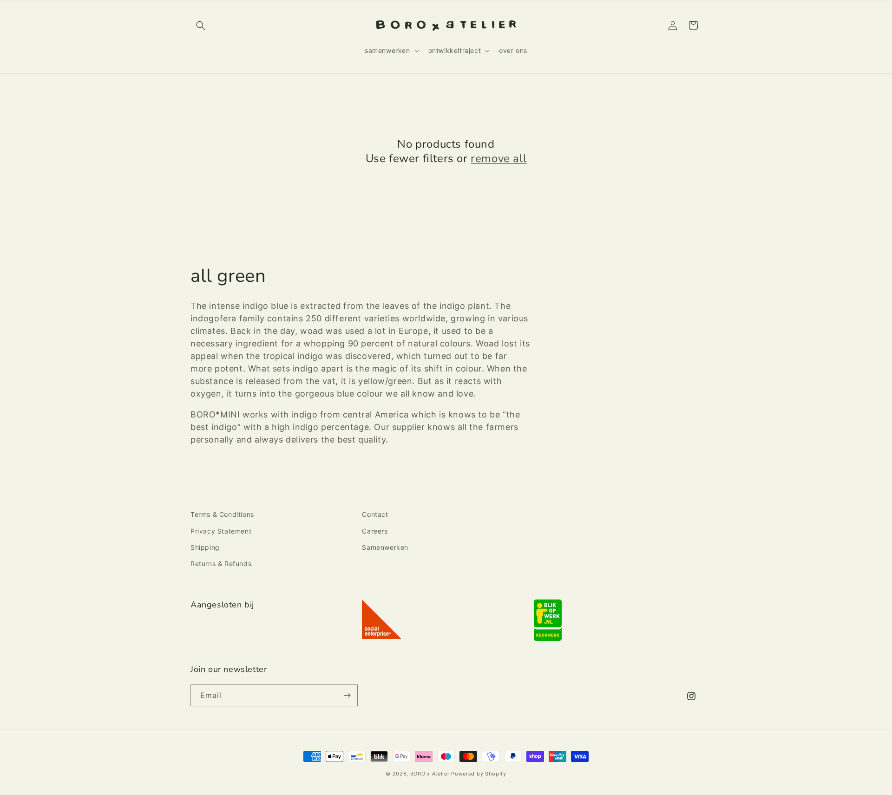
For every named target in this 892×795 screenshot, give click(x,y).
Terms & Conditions (222, 514)
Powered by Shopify (478, 773)
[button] (200, 25)
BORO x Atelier (430, 773)
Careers (374, 531)
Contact (375, 514)
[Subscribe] (347, 695)
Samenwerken (385, 547)
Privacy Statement (220, 531)
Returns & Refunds (220, 563)
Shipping (205, 547)
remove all (498, 158)
